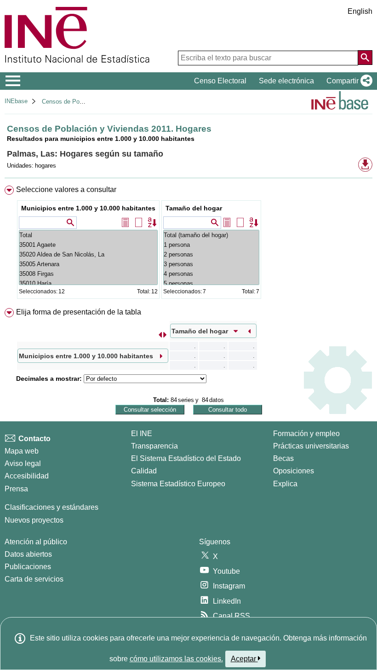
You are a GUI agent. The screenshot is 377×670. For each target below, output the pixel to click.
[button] (347, 81)
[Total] (88, 235)
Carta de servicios (34, 579)
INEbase (16, 101)
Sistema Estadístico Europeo (178, 484)
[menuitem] (188, 244)
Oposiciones (293, 471)
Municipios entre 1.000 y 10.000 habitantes (88, 208)
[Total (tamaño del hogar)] (211, 235)
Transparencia (154, 446)
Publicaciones (28, 567)
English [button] (360, 11)
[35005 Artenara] (88, 264)
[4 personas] (211, 274)
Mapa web (22, 451)
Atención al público (36, 542)
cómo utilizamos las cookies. (176, 659)
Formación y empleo (306, 433)
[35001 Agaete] (88, 245)
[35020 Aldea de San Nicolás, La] (88, 254)
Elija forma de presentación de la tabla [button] (78, 312)
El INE (141, 433)
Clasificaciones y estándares (51, 507)
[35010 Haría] (88, 283)
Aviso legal (23, 463)
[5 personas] (211, 283)
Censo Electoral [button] (220, 81)
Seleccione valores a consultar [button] (66, 189)
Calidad (144, 471)
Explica (285, 484)
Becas (283, 458)
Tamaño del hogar (194, 208)
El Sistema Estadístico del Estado (186, 458)
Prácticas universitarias (311, 446)
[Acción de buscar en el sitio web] (365, 57)
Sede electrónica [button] (286, 81)
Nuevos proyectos (34, 520)
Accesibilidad (27, 476)
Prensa (16, 489)
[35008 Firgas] (88, 274)
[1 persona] (211, 245)
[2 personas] (211, 254)
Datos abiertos (28, 554)
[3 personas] (211, 264)
